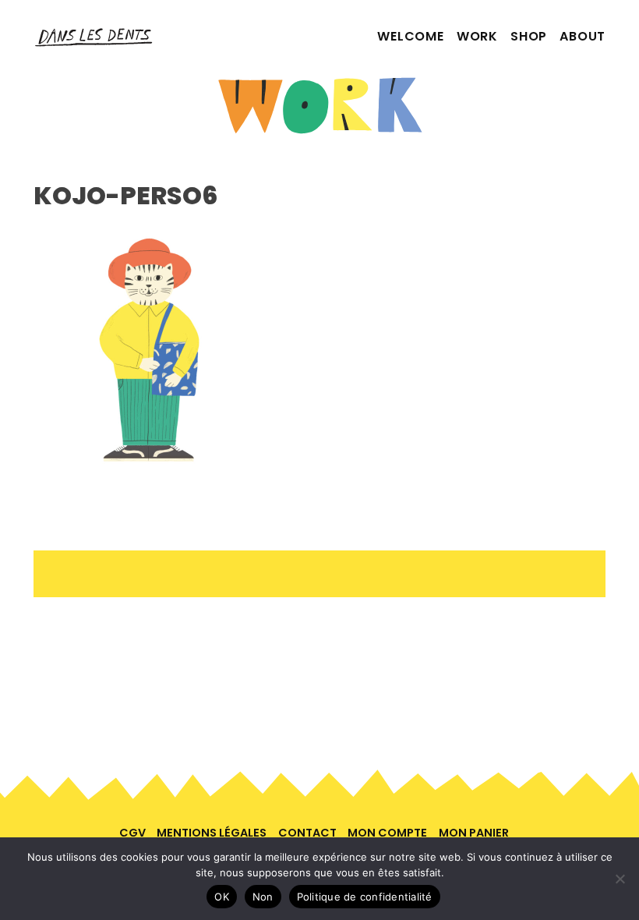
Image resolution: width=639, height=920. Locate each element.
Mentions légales (212, 832)
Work (477, 36)
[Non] (619, 878)
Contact (307, 832)
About (582, 36)
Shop (528, 36)
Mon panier (474, 832)
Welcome (410, 36)
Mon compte (387, 832)
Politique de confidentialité (364, 896)
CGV (132, 832)
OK (221, 896)
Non (263, 896)
